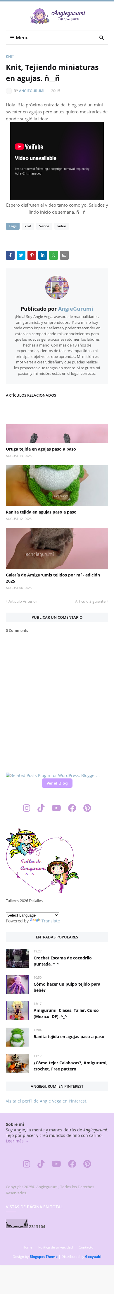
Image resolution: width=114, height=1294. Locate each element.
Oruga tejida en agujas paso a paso (41, 449)
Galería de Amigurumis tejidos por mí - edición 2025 (53, 578)
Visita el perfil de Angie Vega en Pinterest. (46, 1101)
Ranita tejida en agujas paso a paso (41, 512)
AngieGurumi (31, 90)
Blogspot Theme (44, 1256)
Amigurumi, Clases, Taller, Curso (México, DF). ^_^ (66, 1013)
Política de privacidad (55, 1247)
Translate (51, 921)
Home (27, 1247)
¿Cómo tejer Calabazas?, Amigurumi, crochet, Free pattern (71, 1066)
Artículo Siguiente (90, 601)
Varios (44, 226)
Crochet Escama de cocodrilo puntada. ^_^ (63, 961)
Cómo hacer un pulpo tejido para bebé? (67, 987)
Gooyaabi (93, 1256)
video (61, 226)
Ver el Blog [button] (57, 783)
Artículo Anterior (22, 601)
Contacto (86, 1247)
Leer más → (17, 1141)
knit (10, 56)
